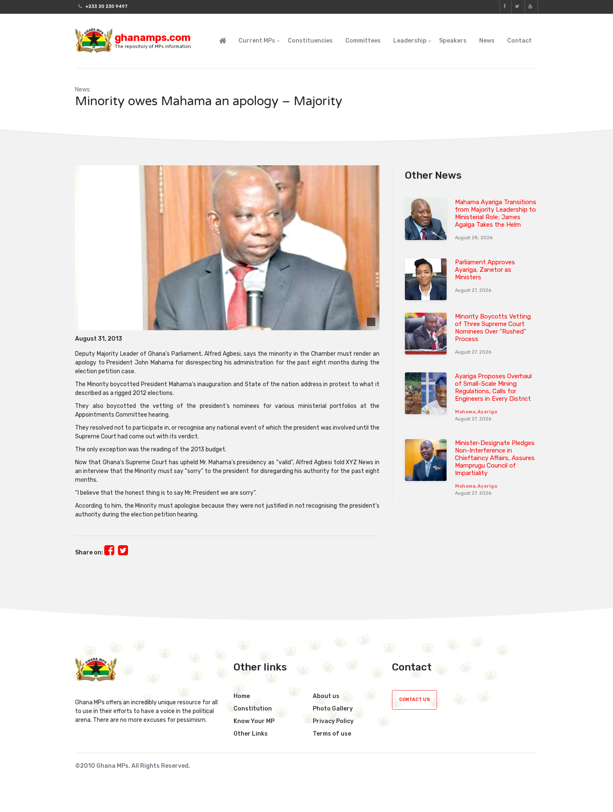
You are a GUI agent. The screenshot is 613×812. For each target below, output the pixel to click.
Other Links (251, 733)
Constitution (253, 708)
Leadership (410, 40)
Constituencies (310, 40)
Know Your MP (254, 721)
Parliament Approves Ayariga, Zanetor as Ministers (485, 269)
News (487, 40)
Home (242, 696)
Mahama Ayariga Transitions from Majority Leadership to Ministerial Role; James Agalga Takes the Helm (495, 213)
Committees (363, 40)
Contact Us (414, 699)
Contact (519, 40)
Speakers (453, 40)
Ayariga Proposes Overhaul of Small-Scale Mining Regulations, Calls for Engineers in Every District (493, 387)
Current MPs (257, 40)
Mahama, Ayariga (476, 412)
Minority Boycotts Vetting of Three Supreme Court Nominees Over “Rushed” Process (493, 328)
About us (326, 696)
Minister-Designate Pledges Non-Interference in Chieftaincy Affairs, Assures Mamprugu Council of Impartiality (495, 458)
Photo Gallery (333, 708)
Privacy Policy (333, 721)
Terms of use (332, 733)
